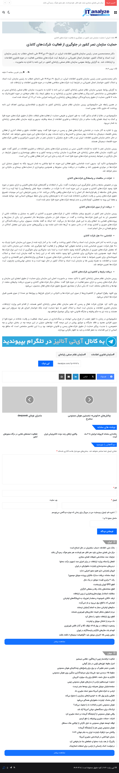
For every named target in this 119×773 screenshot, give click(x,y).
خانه (113, 37)
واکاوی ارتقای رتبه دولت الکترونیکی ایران (60, 434)
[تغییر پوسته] (8, 13)
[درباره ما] (4, 768)
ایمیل (114, 500)
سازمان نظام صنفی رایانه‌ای (71, 354)
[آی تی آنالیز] (96, 12)
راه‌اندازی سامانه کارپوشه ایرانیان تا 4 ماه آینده (100, 435)
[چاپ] (62, 377)
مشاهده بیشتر (59, 641)
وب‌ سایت (53, 500)
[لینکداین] (76, 377)
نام (115, 487)
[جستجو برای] (3, 13)
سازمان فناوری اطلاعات (102, 354)
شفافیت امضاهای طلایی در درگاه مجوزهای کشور (20, 435)
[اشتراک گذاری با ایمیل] (69, 377)
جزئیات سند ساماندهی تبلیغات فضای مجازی (86, 2)
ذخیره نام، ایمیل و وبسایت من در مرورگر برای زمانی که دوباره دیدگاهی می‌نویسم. (82, 512)
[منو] (115, 13)
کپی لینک (45, 363)
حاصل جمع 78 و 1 (110, 518)
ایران (108, 37)
